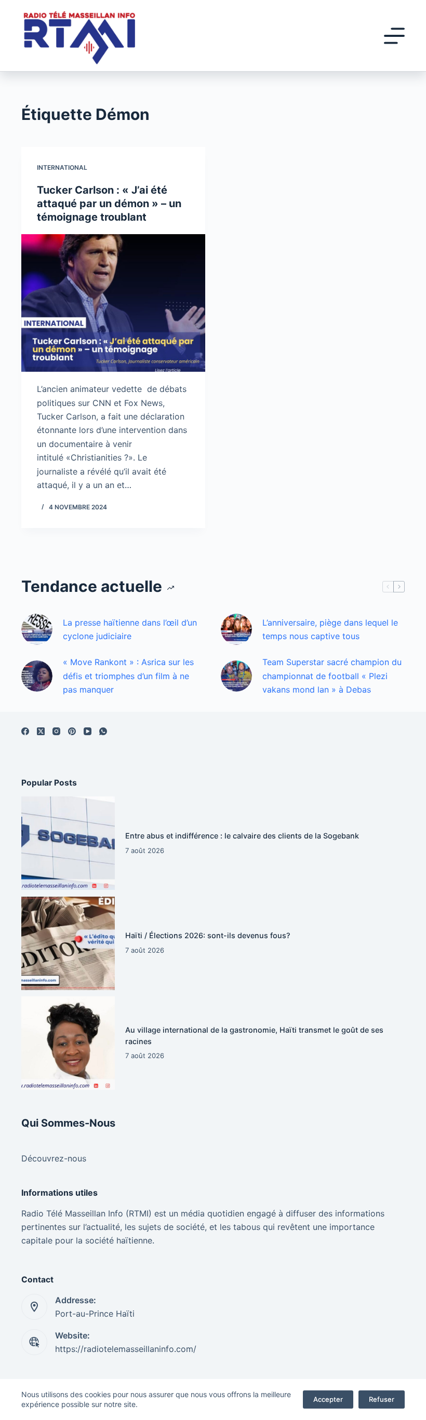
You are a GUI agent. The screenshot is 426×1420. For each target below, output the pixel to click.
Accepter (328, 1399)
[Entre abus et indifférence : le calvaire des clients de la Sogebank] (68, 843)
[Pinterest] (72, 731)
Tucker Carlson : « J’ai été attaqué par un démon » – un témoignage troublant (109, 203)
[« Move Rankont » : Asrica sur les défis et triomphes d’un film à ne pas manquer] (36, 676)
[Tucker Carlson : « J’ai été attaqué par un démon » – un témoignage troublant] (113, 303)
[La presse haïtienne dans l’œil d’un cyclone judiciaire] (36, 629)
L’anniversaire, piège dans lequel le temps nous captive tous (330, 629)
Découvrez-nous (53, 1158)
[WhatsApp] (103, 731)
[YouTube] (87, 731)
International (62, 167)
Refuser (381, 1399)
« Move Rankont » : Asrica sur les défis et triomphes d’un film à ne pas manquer (128, 676)
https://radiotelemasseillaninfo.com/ (125, 1349)
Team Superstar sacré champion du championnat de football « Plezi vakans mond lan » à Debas (332, 676)
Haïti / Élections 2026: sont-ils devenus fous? (207, 935)
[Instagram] (56, 731)
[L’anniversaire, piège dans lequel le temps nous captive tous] (236, 629)
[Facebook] (25, 731)
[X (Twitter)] (41, 731)
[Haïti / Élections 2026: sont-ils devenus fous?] (68, 943)
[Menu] (394, 35)
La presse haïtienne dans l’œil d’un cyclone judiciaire (130, 629)
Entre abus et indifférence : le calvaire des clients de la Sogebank (242, 835)
